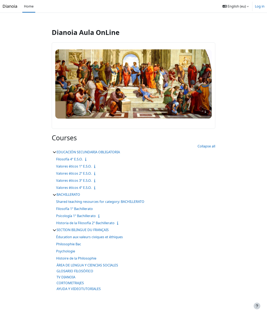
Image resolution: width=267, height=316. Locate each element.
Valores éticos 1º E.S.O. (74, 166)
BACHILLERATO (68, 194)
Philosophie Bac (68, 244)
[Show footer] (257, 306)
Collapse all (206, 146)
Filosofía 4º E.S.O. (69, 159)
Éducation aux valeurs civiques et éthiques (89, 237)
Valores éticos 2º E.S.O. (74, 173)
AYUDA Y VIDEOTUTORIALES (79, 289)
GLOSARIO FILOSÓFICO (75, 271)
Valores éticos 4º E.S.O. (74, 187)
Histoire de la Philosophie (76, 258)
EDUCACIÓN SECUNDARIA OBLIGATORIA (88, 152)
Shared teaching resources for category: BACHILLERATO (100, 201)
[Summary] (86, 159)
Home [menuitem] (29, 6)
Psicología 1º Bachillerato (76, 216)
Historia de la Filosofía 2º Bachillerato (85, 223)
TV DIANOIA (66, 277)
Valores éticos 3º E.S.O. (74, 180)
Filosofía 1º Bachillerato (74, 208)
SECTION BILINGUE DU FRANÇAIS (83, 230)
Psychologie (65, 251)
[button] (235, 6)
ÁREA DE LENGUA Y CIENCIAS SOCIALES (87, 265)
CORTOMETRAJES (70, 283)
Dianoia (10, 6)
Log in (259, 6)
